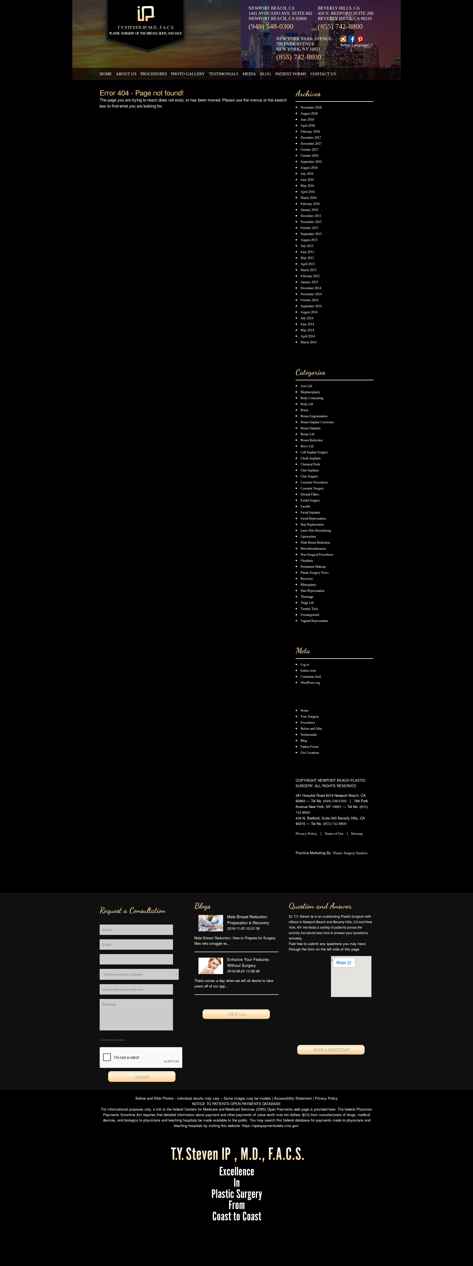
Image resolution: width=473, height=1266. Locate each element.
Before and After (311, 729)
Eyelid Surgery (310, 500)
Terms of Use (334, 834)
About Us (126, 73)
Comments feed (311, 677)
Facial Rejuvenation (313, 518)
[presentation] (141, 1057)
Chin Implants (310, 470)
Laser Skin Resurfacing (316, 530)
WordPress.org (310, 683)
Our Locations (310, 753)
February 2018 (310, 132)
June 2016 (307, 180)
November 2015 (311, 222)
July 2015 (307, 246)
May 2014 (307, 330)
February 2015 (310, 276)
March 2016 (308, 198)
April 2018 (308, 126)
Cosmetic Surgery (312, 488)
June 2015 (307, 252)
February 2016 (310, 204)
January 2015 (309, 282)
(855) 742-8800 (340, 26)
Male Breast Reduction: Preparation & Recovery (248, 919)
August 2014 (309, 312)
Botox (304, 410)
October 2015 (309, 228)
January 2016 (309, 210)
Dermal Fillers (310, 494)
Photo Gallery (188, 73)
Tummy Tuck (309, 609)
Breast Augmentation (314, 416)
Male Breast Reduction (315, 542)
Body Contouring (312, 398)
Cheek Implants (311, 458)
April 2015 (308, 264)
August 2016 (309, 168)
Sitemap (357, 834)
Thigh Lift (307, 603)
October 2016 (309, 156)
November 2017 (311, 144)
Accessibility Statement (293, 1098)
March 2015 (308, 270)
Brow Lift (307, 446)
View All (236, 1014)
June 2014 (307, 324)
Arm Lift (306, 386)
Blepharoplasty (310, 392)
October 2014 (309, 300)
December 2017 (311, 138)
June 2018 (307, 119)
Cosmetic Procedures (314, 482)
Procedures (153, 73)
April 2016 (308, 192)
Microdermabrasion (313, 549)
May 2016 (307, 186)
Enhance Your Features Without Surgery (248, 962)
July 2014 (307, 318)
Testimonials (223, 73)
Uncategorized (310, 615)
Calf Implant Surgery (314, 452)
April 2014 (308, 336)
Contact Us (323, 73)
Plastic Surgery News (315, 573)
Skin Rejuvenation (312, 591)
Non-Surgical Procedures (317, 555)
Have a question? (331, 1049)
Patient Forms (290, 73)
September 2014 (311, 306)
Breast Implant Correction (317, 422)
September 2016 (311, 162)
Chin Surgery (309, 476)
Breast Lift (307, 434)
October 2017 (309, 150)
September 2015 (311, 234)
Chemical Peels (310, 464)
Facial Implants (310, 512)
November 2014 (311, 294)
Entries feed (308, 671)
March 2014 (308, 342)
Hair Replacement (312, 524)
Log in (305, 665)
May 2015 (307, 258)
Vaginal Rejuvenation (314, 621)
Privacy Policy (306, 834)
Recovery (307, 579)
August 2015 (309, 240)
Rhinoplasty (308, 585)
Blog (265, 73)
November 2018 (311, 107)
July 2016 (307, 174)
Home (106, 73)
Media (249, 73)
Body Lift (307, 404)
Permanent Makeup (313, 567)
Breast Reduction (312, 440)
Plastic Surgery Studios (350, 853)
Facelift (305, 506)
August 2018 (309, 113)
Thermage (307, 597)
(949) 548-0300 (271, 26)
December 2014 (311, 288)
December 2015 (311, 216)
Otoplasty (307, 561)
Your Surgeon (310, 717)
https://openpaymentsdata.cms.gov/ (270, 1125)
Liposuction (308, 536)
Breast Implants (311, 428)
